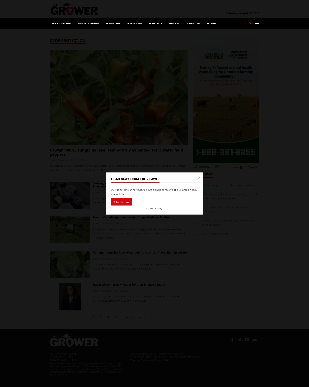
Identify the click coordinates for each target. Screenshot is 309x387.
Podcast (174, 23)
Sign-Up (211, 23)
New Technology (88, 23)
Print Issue (155, 23)
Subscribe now (122, 202)
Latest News (134, 23)
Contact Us (193, 23)
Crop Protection (61, 23)
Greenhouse (113, 23)
